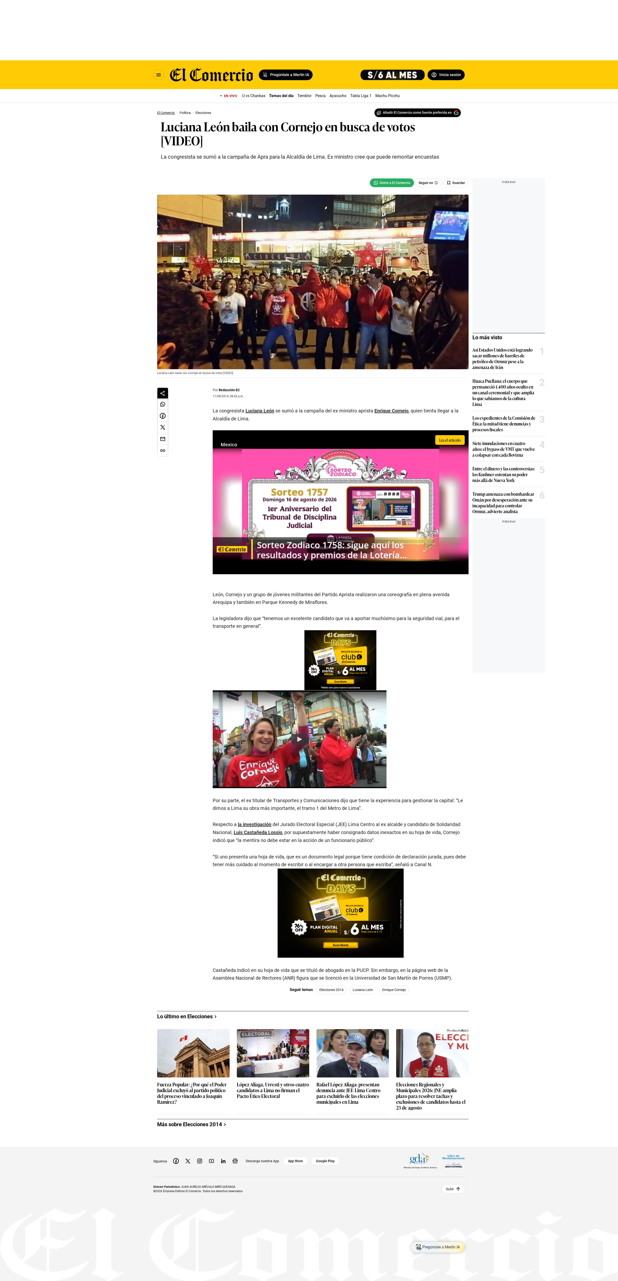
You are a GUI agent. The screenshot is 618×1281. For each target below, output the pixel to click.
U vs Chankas (253, 95)
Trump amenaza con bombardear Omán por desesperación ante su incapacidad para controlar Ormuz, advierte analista (503, 502)
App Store (295, 1161)
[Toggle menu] (158, 75)
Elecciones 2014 (331, 990)
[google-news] (235, 1161)
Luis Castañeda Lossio (258, 832)
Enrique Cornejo (391, 411)
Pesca (320, 95)
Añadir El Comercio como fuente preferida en (417, 112)
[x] (188, 1161)
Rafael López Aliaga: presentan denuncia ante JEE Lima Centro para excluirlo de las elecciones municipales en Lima (348, 1092)
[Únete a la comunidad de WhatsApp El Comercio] (392, 182)
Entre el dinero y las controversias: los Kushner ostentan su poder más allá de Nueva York (503, 474)
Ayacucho (338, 95)
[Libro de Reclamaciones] (453, 1161)
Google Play (325, 1161)
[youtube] (211, 1161)
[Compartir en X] (162, 427)
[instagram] (200, 1161)
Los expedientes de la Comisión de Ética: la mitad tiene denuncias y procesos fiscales (503, 423)
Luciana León (260, 411)
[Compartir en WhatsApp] (162, 404)
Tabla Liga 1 (361, 95)
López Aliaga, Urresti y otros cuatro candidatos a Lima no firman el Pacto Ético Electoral (273, 1090)
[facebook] (176, 1161)
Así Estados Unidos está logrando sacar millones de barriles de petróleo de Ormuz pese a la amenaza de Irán (502, 358)
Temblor (304, 95)
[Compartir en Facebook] (162, 416)
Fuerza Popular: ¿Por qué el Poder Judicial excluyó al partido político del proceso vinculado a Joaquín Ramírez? (192, 1092)
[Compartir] (162, 393)
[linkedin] (223, 1161)
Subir (450, 1189)
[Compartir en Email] (162, 439)
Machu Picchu (387, 95)
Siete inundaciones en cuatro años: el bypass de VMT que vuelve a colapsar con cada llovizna (503, 449)
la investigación (254, 824)
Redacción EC (229, 390)
